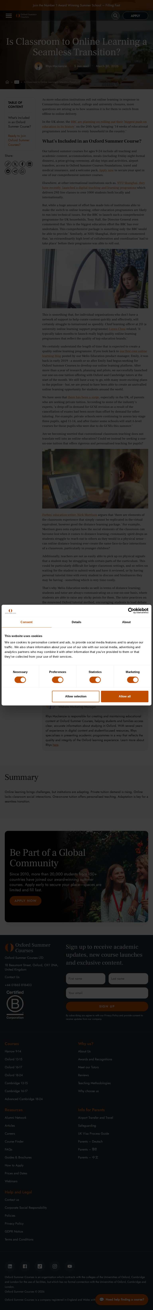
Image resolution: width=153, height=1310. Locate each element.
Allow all (125, 696)
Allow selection (75, 696)
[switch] (57, 680)
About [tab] (126, 622)
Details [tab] (76, 622)
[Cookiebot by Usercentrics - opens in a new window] (131, 611)
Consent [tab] (26, 622)
